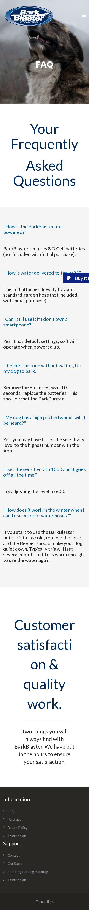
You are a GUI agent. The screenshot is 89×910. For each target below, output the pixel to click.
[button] (76, 278)
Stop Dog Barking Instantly (28, 872)
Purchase (14, 819)
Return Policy (17, 827)
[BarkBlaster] (28, 15)
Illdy (50, 902)
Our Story (15, 863)
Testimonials (17, 836)
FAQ (11, 811)
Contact (14, 855)
